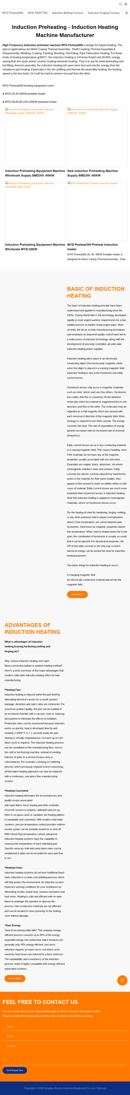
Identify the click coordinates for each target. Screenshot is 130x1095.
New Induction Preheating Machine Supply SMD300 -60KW (92, 173)
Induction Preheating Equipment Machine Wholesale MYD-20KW (35, 247)
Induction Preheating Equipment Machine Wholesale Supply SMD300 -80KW (35, 173)
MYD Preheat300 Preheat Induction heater (92, 247)
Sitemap (101, 1088)
